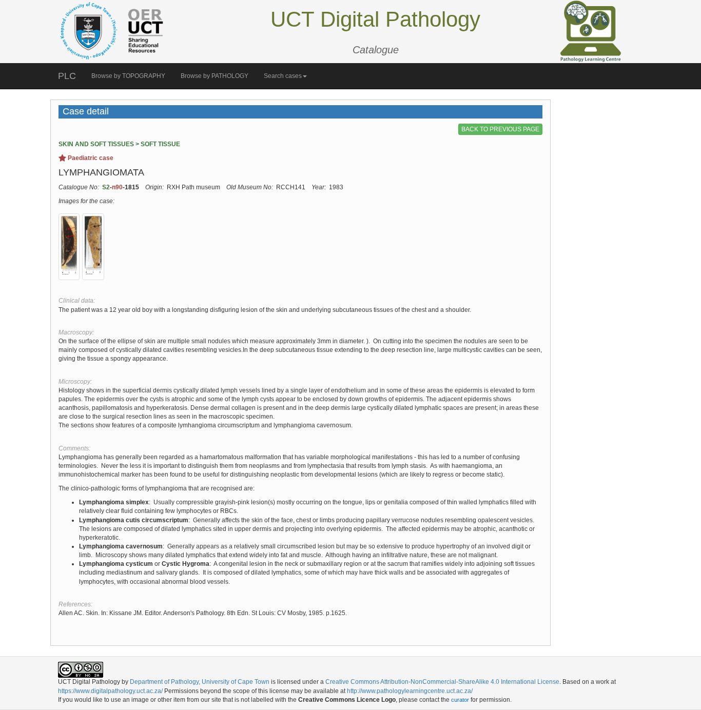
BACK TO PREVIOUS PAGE (500, 129)
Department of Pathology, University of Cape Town (199, 681)
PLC (67, 76)
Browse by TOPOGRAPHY (128, 76)
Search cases (283, 76)
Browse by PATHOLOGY (214, 76)
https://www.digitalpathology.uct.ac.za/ (110, 691)
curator (460, 700)
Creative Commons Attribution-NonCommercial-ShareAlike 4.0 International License (442, 681)
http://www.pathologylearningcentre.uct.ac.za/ (410, 691)
